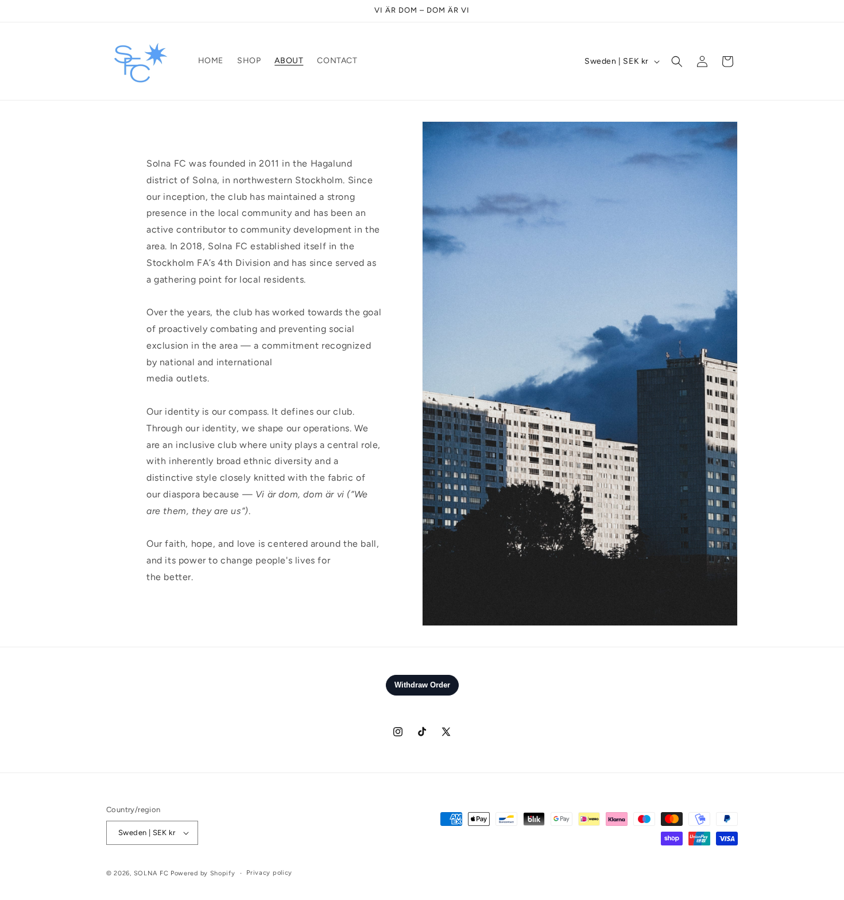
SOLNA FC (151, 873)
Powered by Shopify (203, 873)
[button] (677, 61)
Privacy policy (269, 872)
